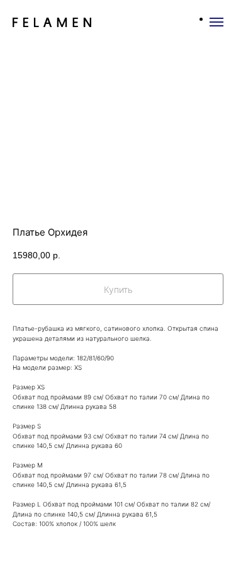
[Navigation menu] (216, 22)
